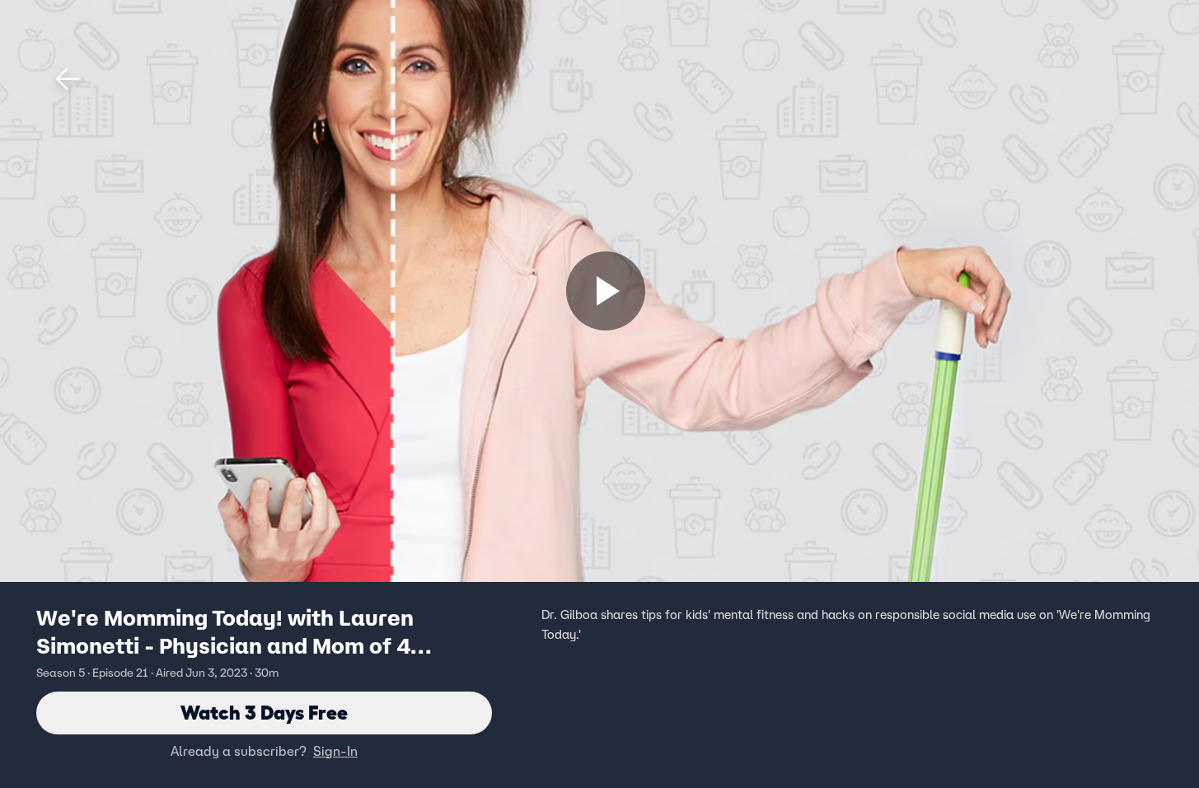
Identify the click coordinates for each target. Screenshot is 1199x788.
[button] (67, 79)
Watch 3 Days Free (264, 712)
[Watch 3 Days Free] (605, 291)
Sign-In (335, 751)
